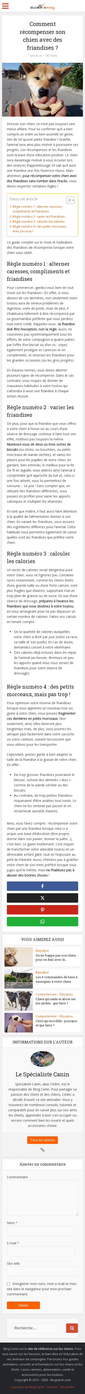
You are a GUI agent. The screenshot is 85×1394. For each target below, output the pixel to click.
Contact (52, 1387)
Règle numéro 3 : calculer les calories (39, 221)
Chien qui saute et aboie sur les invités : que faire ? (56, 1001)
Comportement (46, 994)
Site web (13, 1263)
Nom (12, 1223)
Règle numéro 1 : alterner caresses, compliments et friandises (38, 209)
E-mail (13, 1243)
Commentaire (17, 1177)
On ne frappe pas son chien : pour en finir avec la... (56, 957)
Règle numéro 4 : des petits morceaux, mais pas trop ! (40, 228)
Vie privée (67, 1387)
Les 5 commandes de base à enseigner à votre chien (56, 979)
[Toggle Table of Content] (68, 200)
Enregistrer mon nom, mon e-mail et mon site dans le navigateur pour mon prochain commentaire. (41, 1288)
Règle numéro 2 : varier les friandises (39, 217)
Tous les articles (42, 1140)
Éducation (42, 951)
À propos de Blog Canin (27, 1387)
